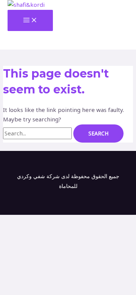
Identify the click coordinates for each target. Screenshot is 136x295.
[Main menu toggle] (30, 20)
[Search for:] (38, 133)
